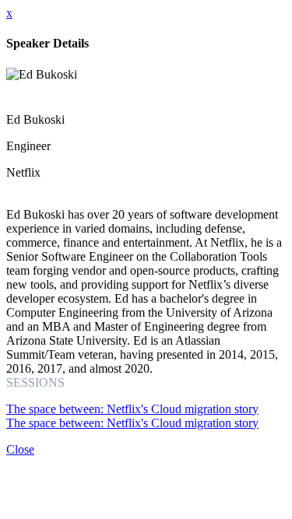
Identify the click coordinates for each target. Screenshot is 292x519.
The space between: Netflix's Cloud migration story (132, 409)
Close (20, 449)
